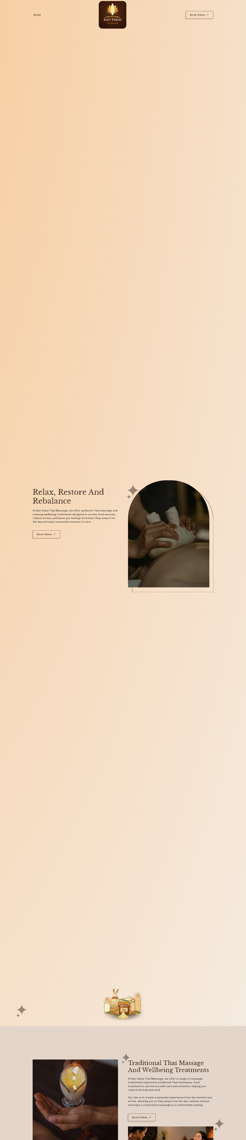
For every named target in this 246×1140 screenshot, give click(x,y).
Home (37, 14)
